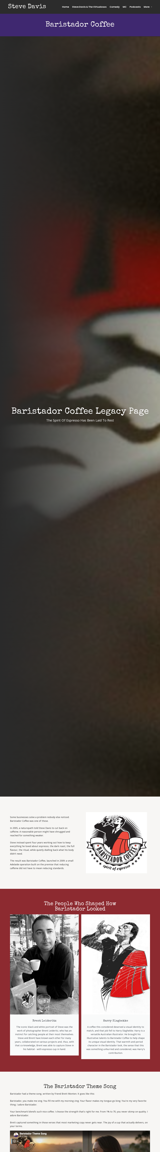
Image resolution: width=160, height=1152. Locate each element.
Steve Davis (27, 7)
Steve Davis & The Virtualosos (89, 6)
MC (124, 6)
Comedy (115, 6)
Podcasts (135, 6)
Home (65, 6)
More (147, 6)
